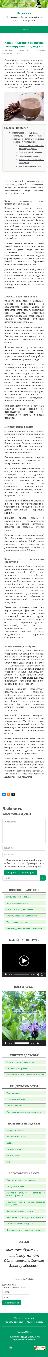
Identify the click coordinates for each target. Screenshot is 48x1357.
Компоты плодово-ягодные (19, 1223)
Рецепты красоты (34, 1321)
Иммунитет (27, 1255)
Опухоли (37, 1260)
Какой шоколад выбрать (30, 166)
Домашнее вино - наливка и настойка (24, 1230)
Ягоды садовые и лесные (18, 896)
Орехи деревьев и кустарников (21, 915)
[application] (24, 960)
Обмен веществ (17, 1260)
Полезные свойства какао (31, 152)
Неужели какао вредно (29, 156)
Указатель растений (24, 1318)
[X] (13, 794)
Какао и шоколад (14, 1149)
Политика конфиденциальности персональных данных (24, 1338)
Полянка (24, 13)
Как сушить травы (15, 1186)
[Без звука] (38, 974)
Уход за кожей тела (15, 1099)
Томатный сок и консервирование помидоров (25, 1203)
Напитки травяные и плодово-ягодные (25, 1074)
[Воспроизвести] (6, 974)
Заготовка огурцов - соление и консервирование (25, 1194)
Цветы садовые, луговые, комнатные (24, 928)
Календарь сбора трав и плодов (21, 1180)
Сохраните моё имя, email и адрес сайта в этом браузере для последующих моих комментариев (24, 863)
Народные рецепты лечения (20, 1062)
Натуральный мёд (15, 1130)
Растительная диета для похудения (23, 1112)
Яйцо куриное (13, 1155)
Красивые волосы (14, 1105)
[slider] (22, 974)
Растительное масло (16, 1136)
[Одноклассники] (8, 794)
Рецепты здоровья (14, 1321)
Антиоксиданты (21, 1250)
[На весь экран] (42, 974)
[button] (24, 960)
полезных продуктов (22, 776)
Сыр (8, 1161)
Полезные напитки (15, 50)
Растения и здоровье (16, 1068)
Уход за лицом (13, 1093)
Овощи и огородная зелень (19, 909)
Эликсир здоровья (24, 1265)
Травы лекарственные (17, 922)
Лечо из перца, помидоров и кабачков (24, 1217)
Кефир (9, 1142)
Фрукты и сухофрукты (17, 903)
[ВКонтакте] (4, 794)
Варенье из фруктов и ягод (19, 1211)
